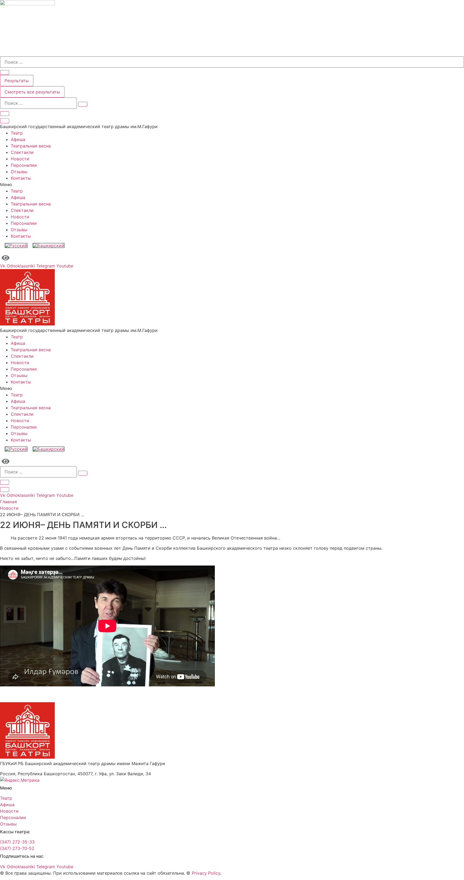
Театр (17, 133)
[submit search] (82, 104)
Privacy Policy (206, 873)
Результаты (17, 80)
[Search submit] (4, 72)
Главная (8, 501)
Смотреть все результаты (32, 92)
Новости (20, 158)
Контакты (21, 178)
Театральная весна (31, 146)
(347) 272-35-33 (17, 842)
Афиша (18, 139)
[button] (232, 184)
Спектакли (22, 152)
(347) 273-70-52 (17, 848)
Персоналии (24, 165)
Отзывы (19, 171)
